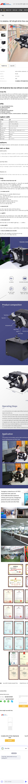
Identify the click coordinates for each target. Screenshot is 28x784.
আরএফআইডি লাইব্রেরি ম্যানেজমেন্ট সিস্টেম (10, 683)
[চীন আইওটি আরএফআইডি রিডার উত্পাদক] (5, 4)
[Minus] (26, 748)
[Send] (26, 781)
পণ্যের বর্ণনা (12, 66)
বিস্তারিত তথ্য (4, 66)
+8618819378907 (8, 697)
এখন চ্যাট (10, 740)
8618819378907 (10, 699)
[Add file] (2, 781)
